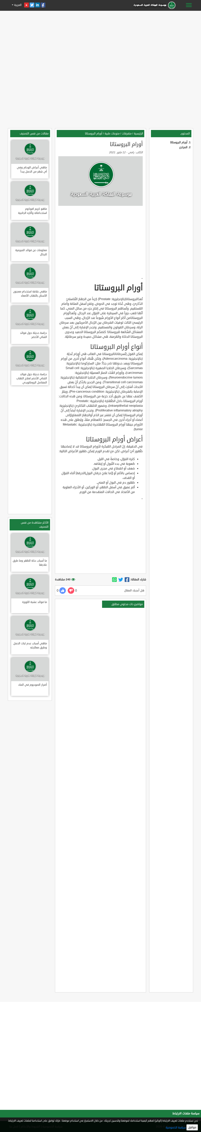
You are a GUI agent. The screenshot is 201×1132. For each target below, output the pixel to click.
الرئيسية (138, 133)
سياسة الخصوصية (176, 1127)
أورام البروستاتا (178, 142)
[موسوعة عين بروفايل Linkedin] (37, 5)
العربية (17, 5)
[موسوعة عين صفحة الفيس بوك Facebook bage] (43, 5)
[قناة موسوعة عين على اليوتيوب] (26, 5)
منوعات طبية (112, 133)
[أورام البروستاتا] (127, 580)
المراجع (183, 147)
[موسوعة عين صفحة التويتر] (32, 5)
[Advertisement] (100, 39)
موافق (192, 1127)
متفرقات (127, 133)
